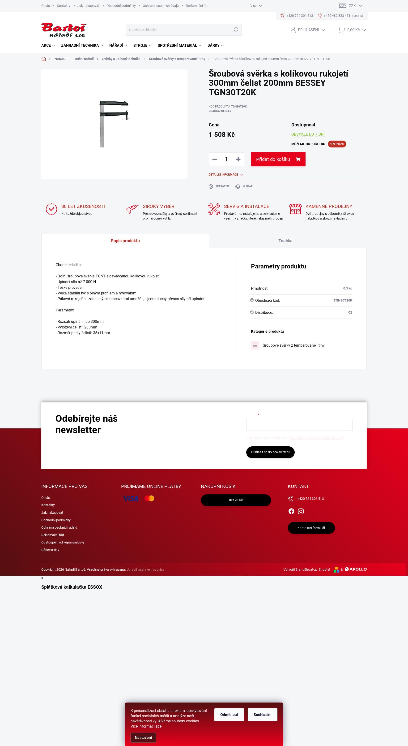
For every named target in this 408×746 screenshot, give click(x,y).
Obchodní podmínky (121, 6)
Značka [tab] (285, 240)
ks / (236, 500)
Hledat (235, 30)
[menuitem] (48, 46)
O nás (45, 6)
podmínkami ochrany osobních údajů (317, 438)
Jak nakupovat (88, 6)
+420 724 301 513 (310, 498)
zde (159, 726)
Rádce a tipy (50, 550)
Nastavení (143, 737)
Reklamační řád (197, 6)
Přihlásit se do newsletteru (270, 452)
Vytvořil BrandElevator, (300, 569)
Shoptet (324, 569)
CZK (352, 6)
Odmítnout (229, 714)
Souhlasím (263, 714)
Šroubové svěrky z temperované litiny (294, 345)
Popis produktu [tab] (125, 240)
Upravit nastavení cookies (145, 569)
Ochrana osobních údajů (161, 6)
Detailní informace (223, 174)
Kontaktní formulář (311, 528)
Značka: (220, 111)
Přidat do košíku (273, 159)
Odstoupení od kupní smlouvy (63, 542)
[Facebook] (291, 510)
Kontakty (63, 6)
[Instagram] (300, 510)
